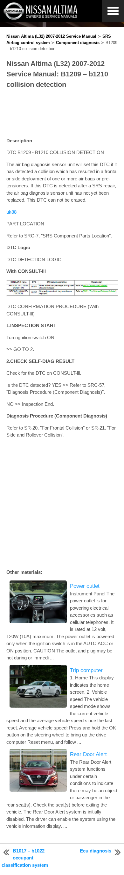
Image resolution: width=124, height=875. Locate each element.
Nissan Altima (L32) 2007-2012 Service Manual (51, 36)
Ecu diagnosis (95, 850)
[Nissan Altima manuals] (41, 18)
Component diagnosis (78, 42)
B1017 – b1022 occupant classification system (25, 858)
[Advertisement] (62, 113)
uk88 (11, 212)
